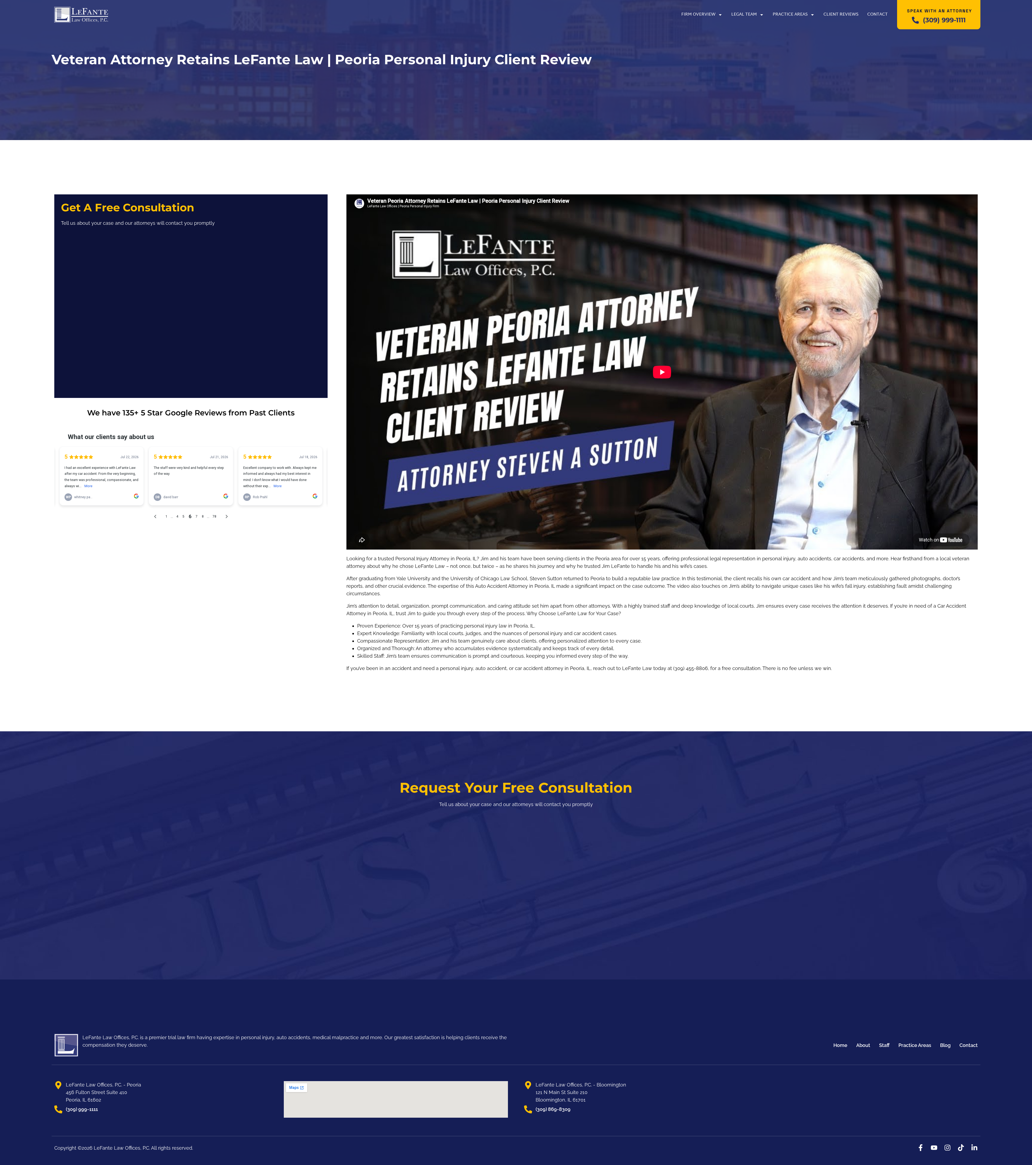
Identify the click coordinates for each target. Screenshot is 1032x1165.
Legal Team (744, 15)
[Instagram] (947, 1147)
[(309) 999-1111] (915, 20)
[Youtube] (934, 1147)
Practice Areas (790, 15)
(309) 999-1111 (944, 20)
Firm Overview (698, 15)
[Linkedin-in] (974, 1147)
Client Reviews (840, 15)
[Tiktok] (961, 1147)
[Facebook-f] (920, 1147)
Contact (877, 15)
